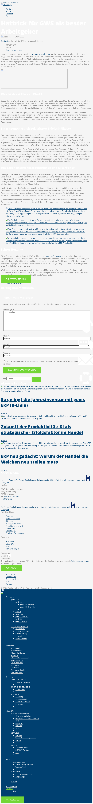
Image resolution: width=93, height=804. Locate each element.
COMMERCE (22, 617)
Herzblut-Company (53, 256)
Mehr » (4, 413)
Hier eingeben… (9, 309)
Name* (6, 336)
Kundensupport (21, 699)
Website (6, 353)
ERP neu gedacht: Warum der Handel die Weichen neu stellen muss (44, 459)
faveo (17, 728)
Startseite (5, 41)
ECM (19, 619)
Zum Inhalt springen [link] (9, 2)
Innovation (19, 636)
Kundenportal (11, 786)
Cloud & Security (21, 633)
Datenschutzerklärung (80, 561)
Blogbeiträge (20, 777)
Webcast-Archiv (21, 767)
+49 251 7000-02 (11, 496)
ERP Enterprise (27, 607)
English (13, 791)
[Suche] (36, 379)
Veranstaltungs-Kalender (24, 764)
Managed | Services (23, 682)
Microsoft (19, 735)
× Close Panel (12, 800)
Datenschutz (6, 558)
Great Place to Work (14, 283)
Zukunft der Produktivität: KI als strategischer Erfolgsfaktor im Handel (42, 429)
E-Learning (19, 697)
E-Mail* (6, 344)
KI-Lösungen (20, 689)
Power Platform (21, 638)
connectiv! (19, 723)
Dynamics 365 (20, 629)
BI (18, 612)
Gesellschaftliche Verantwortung (27, 718)
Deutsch (9, 788)
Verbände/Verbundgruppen (26, 738)
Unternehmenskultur (23, 716)
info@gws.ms (6, 499)
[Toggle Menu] (87, 591)
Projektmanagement (23, 701)
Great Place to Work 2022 (39, 54)
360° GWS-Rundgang (23, 750)
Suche (3, 378)
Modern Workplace (22, 631)
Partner (18, 740)
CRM (19, 614)
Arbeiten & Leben (22, 747)
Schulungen (20, 704)
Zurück (23, 609)
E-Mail (4, 556)
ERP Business (27, 604)
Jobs (17, 752)
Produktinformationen (24, 774)
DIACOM (19, 726)
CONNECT (21, 621)
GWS (17, 721)
